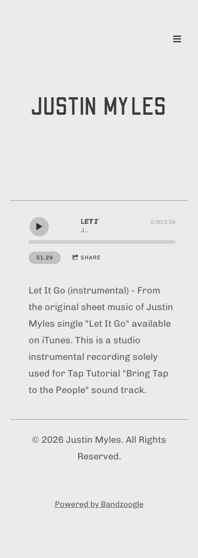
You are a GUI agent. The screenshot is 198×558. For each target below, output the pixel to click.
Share (91, 257)
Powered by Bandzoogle (99, 504)
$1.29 (44, 257)
